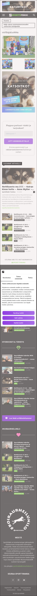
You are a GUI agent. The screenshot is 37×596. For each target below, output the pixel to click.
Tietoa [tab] (30, 277)
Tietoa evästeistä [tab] (18, 278)
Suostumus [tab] (7, 277)
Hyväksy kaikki (18, 313)
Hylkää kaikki (18, 323)
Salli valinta (18, 318)
